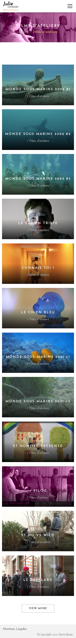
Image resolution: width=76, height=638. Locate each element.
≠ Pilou (38, 491)
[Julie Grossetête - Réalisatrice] (10, 6)
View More (38, 608)
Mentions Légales (15, 629)
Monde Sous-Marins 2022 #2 (38, 134)
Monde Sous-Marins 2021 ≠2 (38, 401)
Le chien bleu (38, 312)
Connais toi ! (38, 268)
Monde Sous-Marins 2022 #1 (38, 89)
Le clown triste (38, 223)
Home (23, 32)
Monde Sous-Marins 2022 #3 (38, 178)
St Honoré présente (38, 446)
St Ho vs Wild (38, 535)
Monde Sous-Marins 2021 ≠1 (38, 357)
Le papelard (38, 580)
